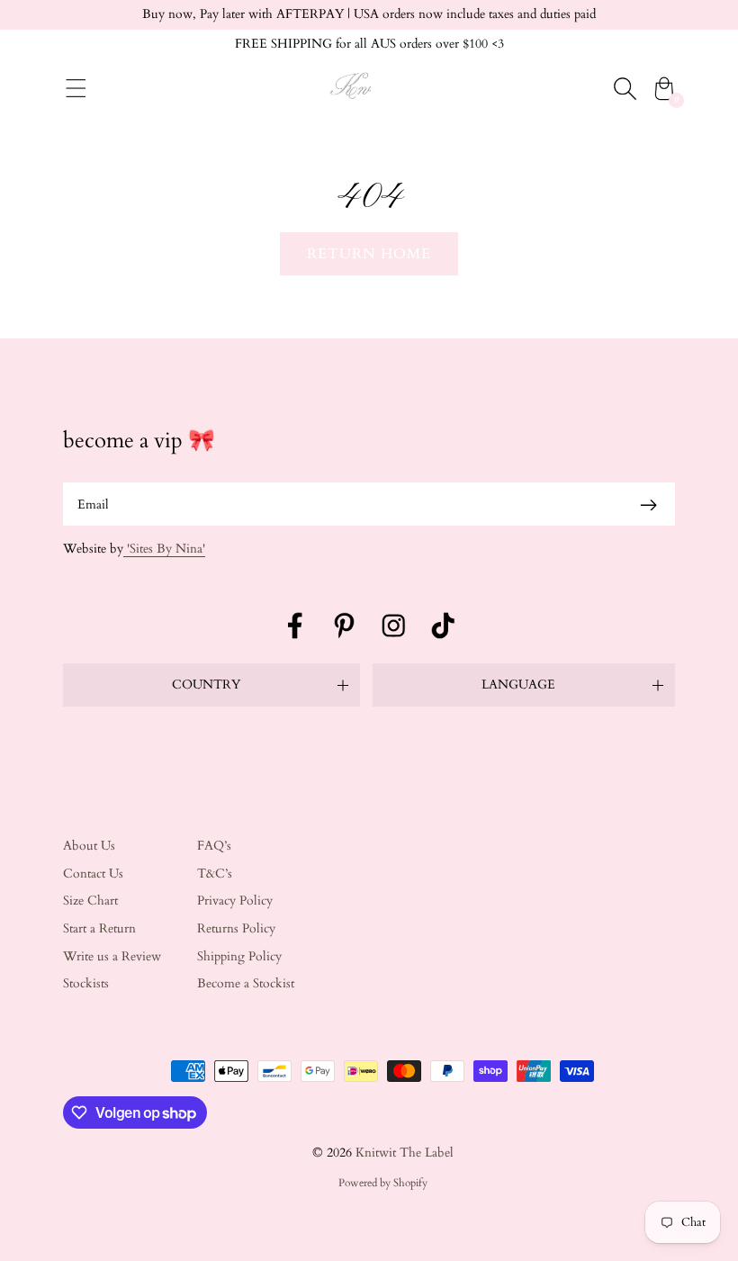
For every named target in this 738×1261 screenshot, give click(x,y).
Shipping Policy (239, 956)
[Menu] (76, 88)
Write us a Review (112, 956)
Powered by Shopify (383, 1182)
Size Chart (90, 900)
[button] (211, 685)
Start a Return (99, 928)
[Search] (624, 88)
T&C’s (214, 873)
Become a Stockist (245, 983)
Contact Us (93, 873)
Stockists (86, 983)
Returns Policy (236, 928)
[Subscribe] (648, 504)
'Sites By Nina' (164, 548)
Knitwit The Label (405, 1152)
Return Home (369, 254)
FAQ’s (214, 845)
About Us (89, 845)
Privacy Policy (235, 900)
